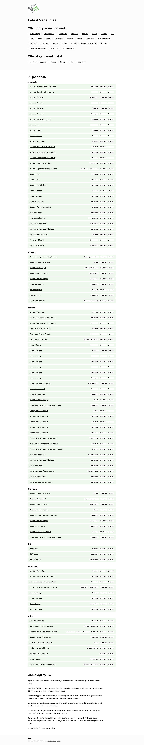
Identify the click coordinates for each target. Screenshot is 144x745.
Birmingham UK (49, 34)
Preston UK (44, 44)
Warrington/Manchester (38, 48)
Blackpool (74, 34)
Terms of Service (52, 741)
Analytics (43, 62)
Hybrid (40, 39)
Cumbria (104, 34)
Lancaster (70, 39)
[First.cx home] (29, 739)
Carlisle (94, 34)
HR (71, 62)
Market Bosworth (104, 39)
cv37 (112, 34)
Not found (33, 44)
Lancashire (58, 39)
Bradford (85, 34)
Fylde (32, 39)
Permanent (80, 62)
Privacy (59, 741)
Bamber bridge (35, 34)
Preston (55, 44)
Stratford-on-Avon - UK (89, 44)
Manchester (90, 39)
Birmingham (63, 34)
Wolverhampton (68, 48)
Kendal (48, 39)
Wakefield (104, 44)
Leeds (79, 39)
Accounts (33, 62)
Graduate (63, 62)
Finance (53, 62)
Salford (64, 44)
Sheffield (74, 44)
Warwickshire (54, 48)
